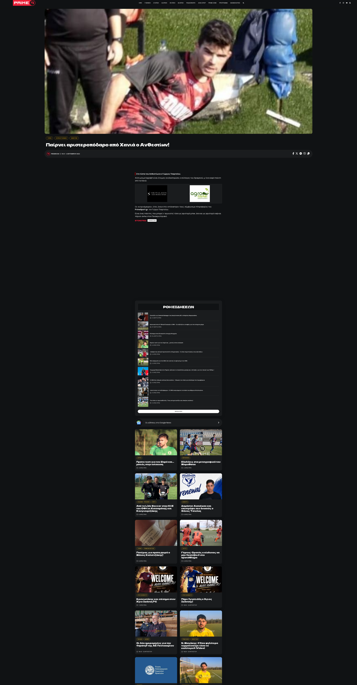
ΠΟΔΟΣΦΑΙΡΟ (190, 3)
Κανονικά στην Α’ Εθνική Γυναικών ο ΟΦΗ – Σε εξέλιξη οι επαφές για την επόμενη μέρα (182, 325)
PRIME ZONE (212, 3)
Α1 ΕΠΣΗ (156, 3)
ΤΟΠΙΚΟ (49, 138)
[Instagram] (343, 3)
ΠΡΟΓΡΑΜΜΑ (223, 3)
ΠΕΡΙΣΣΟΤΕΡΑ (178, 412)
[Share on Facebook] (293, 154)
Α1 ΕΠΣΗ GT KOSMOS (63, 138)
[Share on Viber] (304, 154)
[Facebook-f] (340, 3)
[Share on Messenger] (300, 154)
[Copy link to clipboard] (308, 154)
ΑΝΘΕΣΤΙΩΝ (78, 138)
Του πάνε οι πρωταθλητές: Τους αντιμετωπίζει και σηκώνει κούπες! (176, 401)
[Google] (350, 3)
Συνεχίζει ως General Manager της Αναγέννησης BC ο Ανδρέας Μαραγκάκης (178, 316)
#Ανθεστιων (152, 221)
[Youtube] (346, 3)
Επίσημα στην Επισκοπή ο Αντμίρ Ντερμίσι (166, 334)
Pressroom (55, 154)
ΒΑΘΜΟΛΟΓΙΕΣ (235, 3)
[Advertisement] (178, 166)
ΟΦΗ (140, 3)
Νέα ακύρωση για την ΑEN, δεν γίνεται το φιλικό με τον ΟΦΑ (172, 361)
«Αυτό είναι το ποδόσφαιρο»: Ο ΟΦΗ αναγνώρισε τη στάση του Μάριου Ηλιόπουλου (182, 391)
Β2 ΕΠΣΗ (180, 3)
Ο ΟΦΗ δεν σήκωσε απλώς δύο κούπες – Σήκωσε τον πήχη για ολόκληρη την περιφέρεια (183, 381)
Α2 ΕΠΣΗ (164, 3)
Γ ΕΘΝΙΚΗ (147, 3)
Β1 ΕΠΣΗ (172, 3)
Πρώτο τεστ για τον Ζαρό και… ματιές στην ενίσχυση (170, 343)
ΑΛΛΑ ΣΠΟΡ (202, 3)
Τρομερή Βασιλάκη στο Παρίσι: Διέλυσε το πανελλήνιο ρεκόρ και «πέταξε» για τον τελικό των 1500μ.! (184, 370)
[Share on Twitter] (297, 154)
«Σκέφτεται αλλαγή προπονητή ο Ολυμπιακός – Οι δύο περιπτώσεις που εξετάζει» (181, 352)
